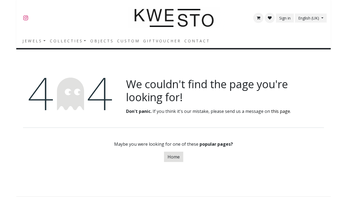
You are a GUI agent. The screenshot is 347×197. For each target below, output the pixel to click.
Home (174, 157)
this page (280, 111)
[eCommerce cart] (258, 18)
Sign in (285, 18)
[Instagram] (25, 17)
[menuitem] (34, 41)
